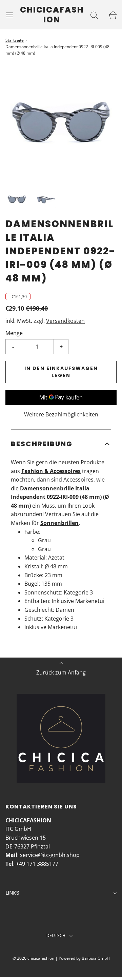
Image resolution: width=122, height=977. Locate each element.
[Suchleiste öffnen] (94, 14)
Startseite (14, 40)
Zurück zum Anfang (61, 672)
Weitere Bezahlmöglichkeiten (61, 414)
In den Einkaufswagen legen (61, 372)
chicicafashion (52, 15)
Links (12, 893)
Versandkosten (65, 321)
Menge (14, 333)
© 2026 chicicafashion (33, 958)
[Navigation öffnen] (9, 14)
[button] (16, 199)
